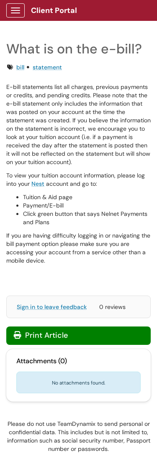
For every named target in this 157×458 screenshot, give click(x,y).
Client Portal (54, 10)
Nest (37, 183)
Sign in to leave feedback (52, 307)
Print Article (45, 335)
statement (47, 67)
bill (20, 67)
